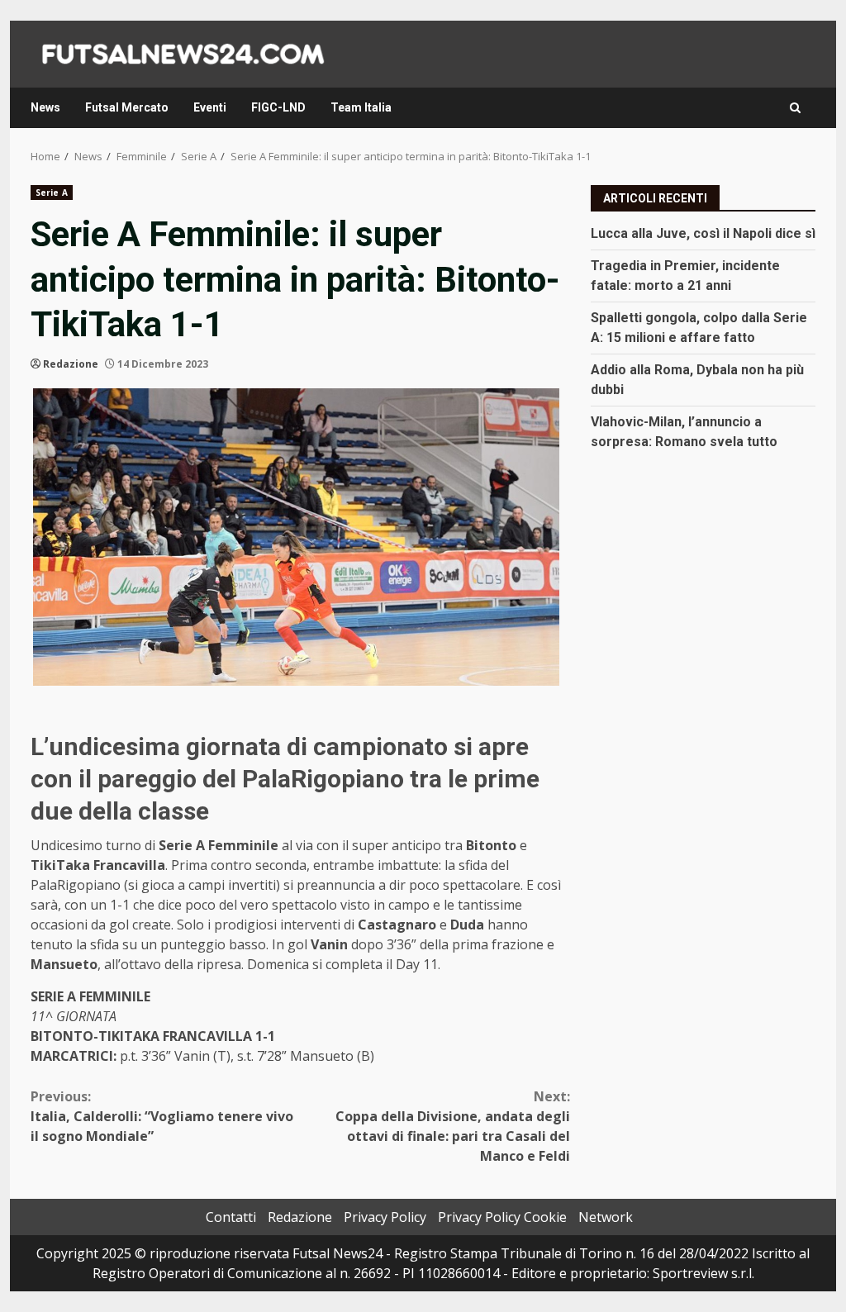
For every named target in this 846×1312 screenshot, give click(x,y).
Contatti (231, 1217)
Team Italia (361, 107)
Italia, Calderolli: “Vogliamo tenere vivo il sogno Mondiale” (162, 1116)
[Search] (795, 108)
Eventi (209, 107)
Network (605, 1217)
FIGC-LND (278, 107)
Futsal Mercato (127, 107)
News (45, 107)
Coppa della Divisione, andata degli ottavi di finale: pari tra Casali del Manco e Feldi (452, 1126)
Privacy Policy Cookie (502, 1217)
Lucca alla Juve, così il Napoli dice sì (703, 233)
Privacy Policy (385, 1217)
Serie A (52, 192)
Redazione (70, 364)
